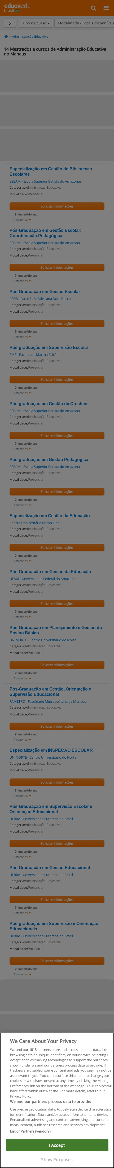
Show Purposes (57, 1159)
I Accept (57, 1145)
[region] (57, 1100)
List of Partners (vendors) (30, 1131)
